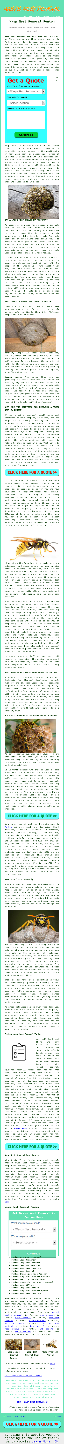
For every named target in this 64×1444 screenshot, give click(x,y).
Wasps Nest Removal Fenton (22, 1207)
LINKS (31, 16)
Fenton (8, 827)
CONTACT (46, 16)
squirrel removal (15, 1323)
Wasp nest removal (15, 824)
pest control (22, 1123)
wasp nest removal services (33, 849)
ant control (47, 1329)
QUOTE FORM (20, 1128)
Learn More (41, 1441)
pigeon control (37, 1321)
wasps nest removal (35, 861)
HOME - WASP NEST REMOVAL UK (32, 1402)
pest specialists (48, 1048)
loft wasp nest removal (37, 1106)
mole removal (23, 1318)
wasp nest (10, 146)
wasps (32, 1007)
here (7, 1202)
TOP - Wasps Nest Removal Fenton (23, 1376)
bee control (37, 1326)
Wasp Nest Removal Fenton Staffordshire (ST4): (32, 37)
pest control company (28, 231)
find (13, 1160)
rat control (47, 1315)
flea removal (12, 1329)
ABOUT (38, 16)
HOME (24, 16)
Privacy (57, 1416)
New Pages (20, 1416)
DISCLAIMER (56, 16)
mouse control (23, 1332)
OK (56, 1441)
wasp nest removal (35, 1199)
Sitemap (7, 1416)
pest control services (36, 1140)
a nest (20, 70)
